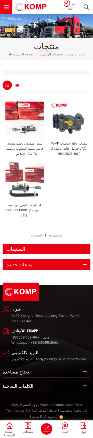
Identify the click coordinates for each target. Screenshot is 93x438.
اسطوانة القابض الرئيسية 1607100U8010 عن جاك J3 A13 (24, 210)
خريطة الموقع (48, 410)
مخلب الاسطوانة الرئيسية (56, 54)
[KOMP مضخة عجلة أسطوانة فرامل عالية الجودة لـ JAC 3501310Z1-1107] (68, 120)
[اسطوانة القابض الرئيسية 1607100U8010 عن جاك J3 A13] (24, 181)
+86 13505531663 (44, 342)
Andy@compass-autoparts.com (61, 359)
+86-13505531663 (25, 337)
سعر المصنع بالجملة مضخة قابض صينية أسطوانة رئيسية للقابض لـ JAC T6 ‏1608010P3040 (24, 149)
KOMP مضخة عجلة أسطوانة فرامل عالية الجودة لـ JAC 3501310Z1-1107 (68, 148)
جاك (81, 54)
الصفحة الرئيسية (23, 54)
